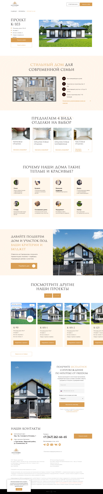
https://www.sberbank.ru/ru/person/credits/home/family (69, 482)
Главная (14, 11)
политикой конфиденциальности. (72, 411)
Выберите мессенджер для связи (68, 395)
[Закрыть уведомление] (29, 480)
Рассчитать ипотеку (72, 404)
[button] (21, 45)
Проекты (21, 11)
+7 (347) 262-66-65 (55, 437)
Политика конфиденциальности (53, 451)
